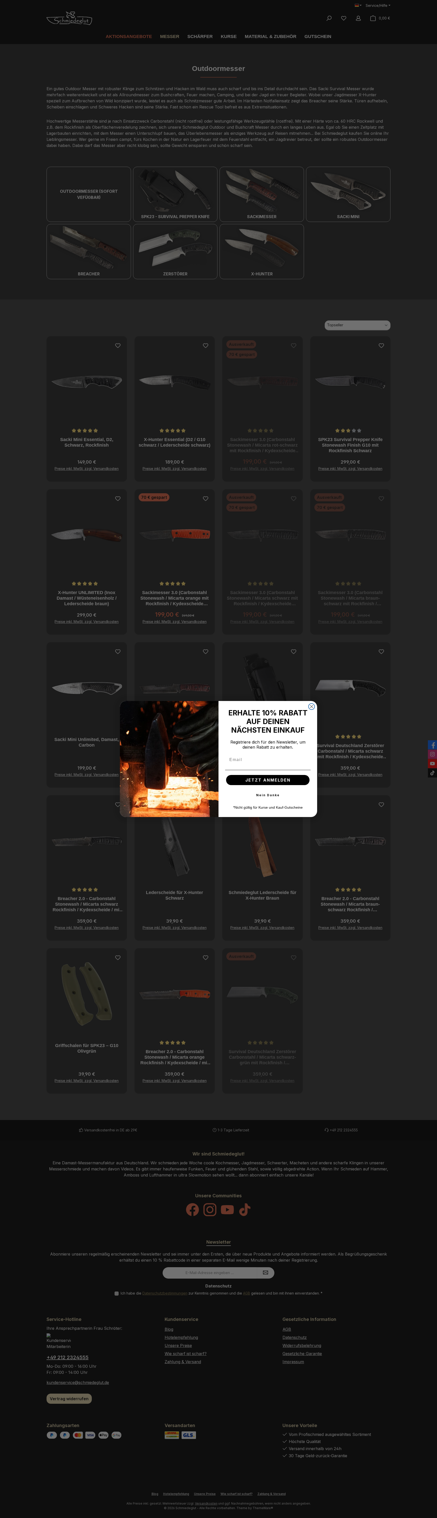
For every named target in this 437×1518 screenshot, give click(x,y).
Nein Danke (268, 795)
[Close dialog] (312, 707)
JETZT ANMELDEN (268, 780)
